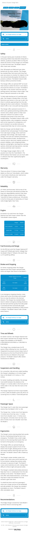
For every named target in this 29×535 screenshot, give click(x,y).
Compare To (17, 7)
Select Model (11, 7)
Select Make (6, 7)
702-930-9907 (17, 523)
